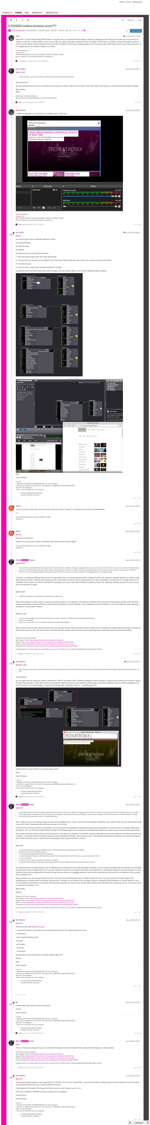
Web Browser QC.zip (36, 927)
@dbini (23, 69)
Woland (18, 560)
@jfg (32, 804)
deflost (18, 506)
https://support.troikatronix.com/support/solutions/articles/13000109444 (54, 646)
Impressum (137, 2)
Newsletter (52, 13)
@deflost (19, 614)
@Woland (22, 661)
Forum (18, 13)
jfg (17, 232)
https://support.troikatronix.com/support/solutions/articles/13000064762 (49, 642)
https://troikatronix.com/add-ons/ (33, 644)
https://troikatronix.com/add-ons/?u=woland (59, 644)
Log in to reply (136, 31)
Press (122, 2)
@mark (23, 110)
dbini (17, 36)
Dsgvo (128, 2)
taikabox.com (20, 52)
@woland (19, 665)
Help (27, 13)
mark (17, 69)
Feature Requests (18, 30)
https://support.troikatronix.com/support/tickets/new (47, 640)
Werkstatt (37, 13)
